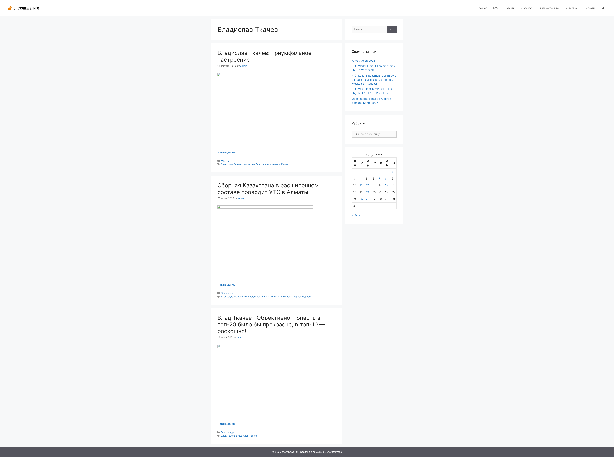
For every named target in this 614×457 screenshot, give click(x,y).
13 (373, 185)
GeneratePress (333, 451)
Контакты (589, 7)
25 (361, 198)
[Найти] (392, 29)
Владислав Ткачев (231, 164)
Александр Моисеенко (234, 296)
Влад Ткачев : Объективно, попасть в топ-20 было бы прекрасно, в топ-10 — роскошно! (271, 324)
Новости (510, 7)
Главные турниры (549, 7)
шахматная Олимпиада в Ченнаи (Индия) (266, 164)
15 (386, 185)
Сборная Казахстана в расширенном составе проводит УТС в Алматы (268, 188)
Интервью (572, 7)
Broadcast (526, 7)
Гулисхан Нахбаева (281, 296)
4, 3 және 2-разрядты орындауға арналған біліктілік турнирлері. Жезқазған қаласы (374, 79)
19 (367, 192)
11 (361, 185)
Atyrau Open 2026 (363, 60)
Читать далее (226, 152)
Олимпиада (227, 293)
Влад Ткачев (228, 435)
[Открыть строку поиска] (603, 8)
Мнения (225, 160)
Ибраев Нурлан (302, 296)
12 (367, 185)
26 (367, 198)
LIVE (495, 7)
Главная (482, 7)
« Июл (356, 215)
